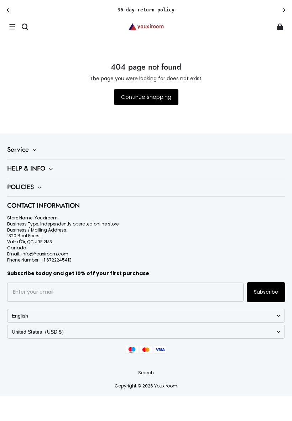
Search (146, 373)
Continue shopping (146, 97)
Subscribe (266, 291)
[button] (12, 27)
